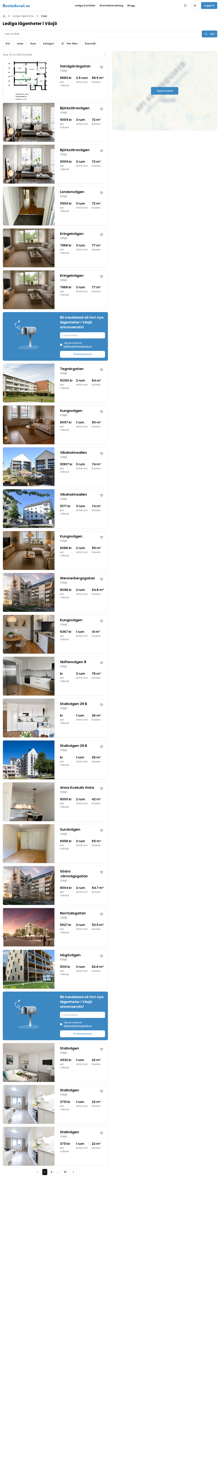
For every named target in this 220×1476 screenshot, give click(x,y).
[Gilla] (101, 67)
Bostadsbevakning (111, 5)
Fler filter (72, 43)
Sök (212, 34)
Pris (8, 43)
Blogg (131, 5)
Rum (33, 43)
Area (20, 43)
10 (65, 1172)
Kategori (48, 43)
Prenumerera (82, 354)
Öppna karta (165, 91)
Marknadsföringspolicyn (78, 346)
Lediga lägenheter (23, 16)
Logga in (209, 5)
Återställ (90, 43)
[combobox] (92, 54)
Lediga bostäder (85, 5)
